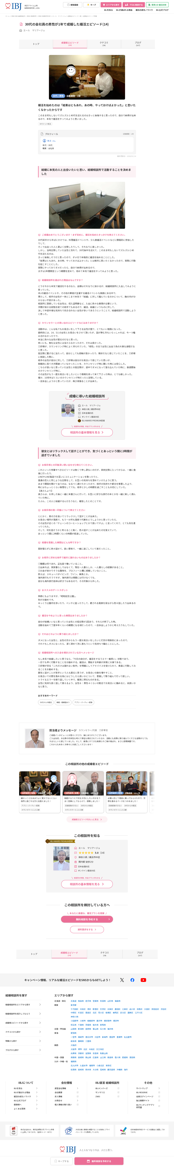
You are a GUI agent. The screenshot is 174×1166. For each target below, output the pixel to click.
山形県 (110, 1001)
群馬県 (103, 1025)
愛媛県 (125, 1057)
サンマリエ (100, 1092)
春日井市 (89, 1037)
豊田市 (112, 1037)
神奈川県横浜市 (31, 16)
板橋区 (108, 1013)
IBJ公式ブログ (162, 10)
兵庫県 (73, 1053)
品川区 (132, 1009)
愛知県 (73, 1033)
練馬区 (116, 1013)
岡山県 (88, 1057)
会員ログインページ (144, 1096)
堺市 (80, 1049)
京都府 (81, 1053)
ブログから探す (12, 1050)
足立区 (123, 1013)
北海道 (73, 1001)
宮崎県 (103, 1069)
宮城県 (95, 1001)
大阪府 (73, 1045)
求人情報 (58, 1096)
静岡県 (81, 1041)
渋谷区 (163, 1009)
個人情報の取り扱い (63, 1104)
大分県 (95, 1069)
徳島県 (110, 1057)
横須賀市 (107, 1021)
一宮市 (73, 1037)
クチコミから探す (13, 1031)
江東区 (125, 1009)
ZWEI (97, 1096)
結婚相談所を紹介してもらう (17, 1013)
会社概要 (58, 1092)
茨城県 (88, 1025)
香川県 (117, 1057)
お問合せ (58, 1100)
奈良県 (95, 1053)
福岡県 (73, 1061)
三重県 (88, 1041)
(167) (138, 44)
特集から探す (11, 1041)
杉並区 (81, 1013)
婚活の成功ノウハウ (144, 10)
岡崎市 (81, 1037)
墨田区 (117, 1009)
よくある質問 (19, 1109)
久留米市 (84, 1065)
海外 (126, 1069)
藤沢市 (99, 1021)
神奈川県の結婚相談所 (18, 16)
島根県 (81, 1057)
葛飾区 (130, 1013)
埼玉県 (73, 1025)
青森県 (81, 1001)
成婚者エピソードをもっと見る (85, 819)
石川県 (103, 1029)
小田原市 (74, 1021)
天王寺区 (100, 1049)
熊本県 (88, 1069)
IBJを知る (108, 10)
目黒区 (139, 1009)
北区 (95, 1013)
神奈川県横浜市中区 (44, 16)
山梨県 (73, 1029)
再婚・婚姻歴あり (63, 702)
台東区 (110, 1009)
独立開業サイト (143, 1100)
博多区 (108, 1065)
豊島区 (88, 1013)
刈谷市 (97, 1037)
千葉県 (81, 1025)
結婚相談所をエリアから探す (17, 1004)
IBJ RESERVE (141, 1092)
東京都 (73, 1005)
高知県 (132, 1057)
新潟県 (81, 1029)
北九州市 (74, 1065)
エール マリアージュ (59, 16)
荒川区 (101, 1013)
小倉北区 (100, 1065)
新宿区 (95, 1009)
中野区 (73, 1013)
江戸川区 (138, 1013)
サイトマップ (142, 1088)
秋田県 (103, 1001)
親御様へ (17, 1104)
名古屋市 (128, 1037)
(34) (70, 43)
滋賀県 (88, 1053)
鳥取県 (73, 1057)
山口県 (103, 1057)
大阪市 (73, 1049)
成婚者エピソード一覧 (74, 16)
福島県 (117, 1001)
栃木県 (95, 1025)
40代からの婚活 (45, 124)
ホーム (7, 16)
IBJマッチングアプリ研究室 (145, 1106)
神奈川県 (74, 1017)
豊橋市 (119, 1037)
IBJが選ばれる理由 (124, 10)
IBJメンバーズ (101, 1088)
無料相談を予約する (101, 1161)
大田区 (147, 1009)
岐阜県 (73, 1041)
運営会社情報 (60, 1088)
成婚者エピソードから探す (16, 1022)
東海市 (105, 1037)
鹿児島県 (111, 1069)
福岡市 (92, 1065)
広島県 (95, 1057)
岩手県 (88, 1001)
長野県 (88, 1029)
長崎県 (81, 1069)
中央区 (83, 1009)
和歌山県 (104, 1053)
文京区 (103, 1009)
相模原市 (91, 1021)
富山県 (95, 1029)
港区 (89, 1009)
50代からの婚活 (46, 702)
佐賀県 (73, 1069)
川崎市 (83, 1021)
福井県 (110, 1029)
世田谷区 (155, 1009)
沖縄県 (119, 1069)
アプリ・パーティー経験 (83, 702)
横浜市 (116, 1021)
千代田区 (74, 1009)
